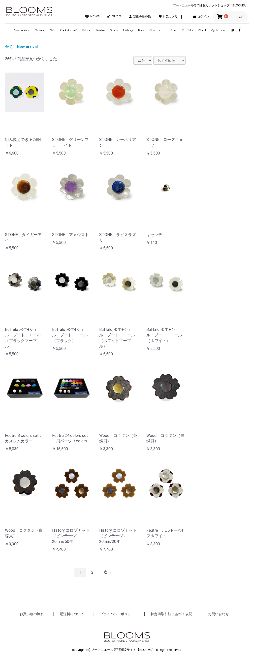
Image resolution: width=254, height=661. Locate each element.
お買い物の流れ (32, 614)
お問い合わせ (218, 614)
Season (40, 30)
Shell (174, 30)
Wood (202, 30)
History (128, 30)
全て (9, 46)
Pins (141, 30)
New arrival (22, 30)
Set (52, 30)
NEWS (94, 16)
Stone (114, 30)
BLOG (116, 16)
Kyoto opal (218, 30)
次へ (108, 572)
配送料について (72, 614)
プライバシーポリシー (117, 614)
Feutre (100, 30)
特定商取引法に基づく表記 (171, 614)
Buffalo (187, 30)
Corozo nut (157, 30)
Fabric (86, 30)
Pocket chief (68, 30)
